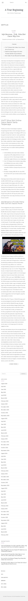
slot (2, 574)
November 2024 (5, 444)
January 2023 (4, 508)
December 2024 (5, 441)
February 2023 (4, 505)
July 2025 (3, 421)
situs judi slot (4, 577)
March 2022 (4, 532)
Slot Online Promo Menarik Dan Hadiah (15, 55)
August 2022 (4, 523)
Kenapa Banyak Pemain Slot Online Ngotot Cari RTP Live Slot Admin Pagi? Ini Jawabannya (13, 554)
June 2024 (3, 459)
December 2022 (5, 511)
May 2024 (3, 462)
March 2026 (4, 398)
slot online (3, 583)
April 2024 (3, 465)
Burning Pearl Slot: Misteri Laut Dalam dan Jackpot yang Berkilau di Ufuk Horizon (14, 563)
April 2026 (3, 395)
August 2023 (4, 488)
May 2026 (3, 392)
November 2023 (5, 479)
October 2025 (4, 412)
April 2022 (3, 529)
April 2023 (3, 500)
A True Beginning (14, 10)
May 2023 (3, 497)
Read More (13, 364)
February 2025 (4, 436)
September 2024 (5, 450)
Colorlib (13, 596)
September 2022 (5, 520)
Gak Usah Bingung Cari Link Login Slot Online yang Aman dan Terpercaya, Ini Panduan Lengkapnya (14, 546)
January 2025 (4, 439)
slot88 (14, 30)
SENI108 (3, 580)
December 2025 (5, 407)
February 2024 (4, 471)
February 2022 (4, 535)
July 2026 (3, 386)
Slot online (3, 587)
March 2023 (4, 503)
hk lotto (3, 571)
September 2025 (5, 415)
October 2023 (4, 482)
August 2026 (4, 383)
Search (23, 373)
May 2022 (3, 526)
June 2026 (3, 389)
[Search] (26, 2)
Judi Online (17, 277)
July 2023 (3, 491)
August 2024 (4, 453)
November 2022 (5, 514)
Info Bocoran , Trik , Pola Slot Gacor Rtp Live (14, 35)
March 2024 (4, 468)
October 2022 (4, 517)
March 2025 (4, 433)
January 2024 (4, 473)
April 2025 (3, 430)
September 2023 (5, 485)
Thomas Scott (20, 39)
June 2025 (3, 424)
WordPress (22, 596)
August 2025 (4, 418)
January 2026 (4, 404)
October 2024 (4, 447)
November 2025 (5, 409)
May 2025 (3, 427)
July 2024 (3, 456)
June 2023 (3, 494)
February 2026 (4, 401)
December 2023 (5, 476)
